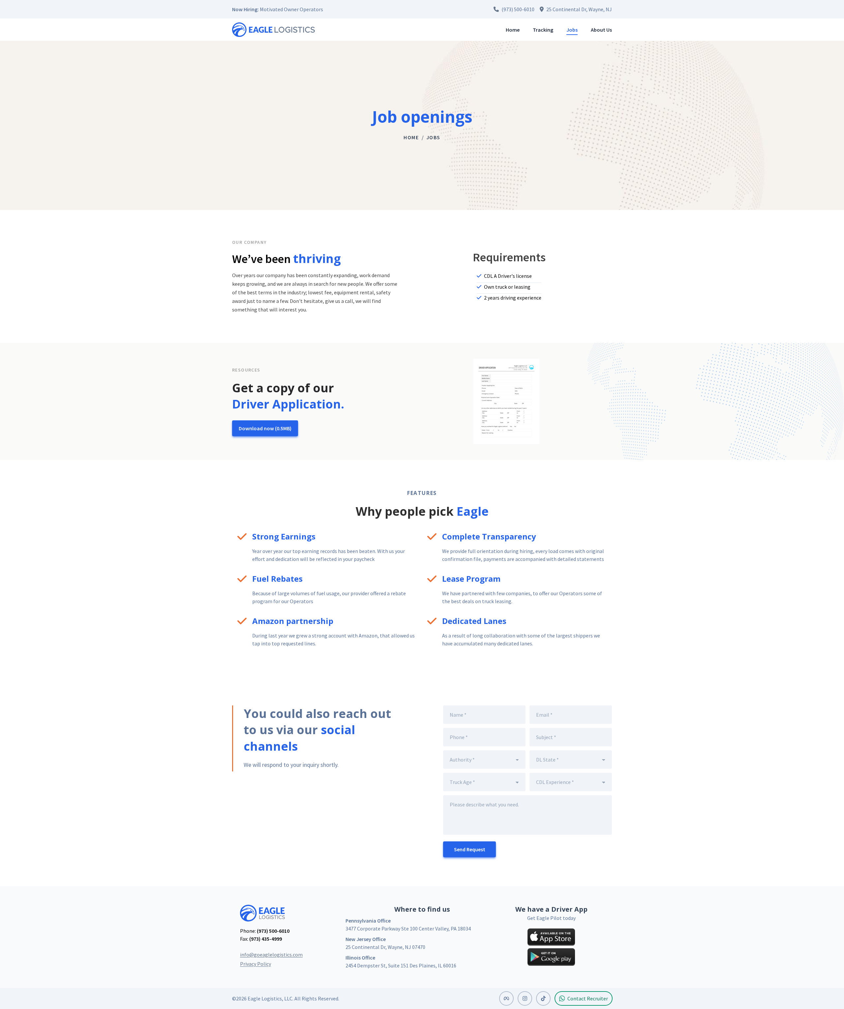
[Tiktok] (543, 998)
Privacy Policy (255, 963)
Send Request (469, 849)
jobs (433, 137)
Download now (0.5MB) (265, 428)
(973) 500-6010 (273, 931)
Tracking (543, 29)
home (411, 137)
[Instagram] (524, 998)
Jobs (572, 29)
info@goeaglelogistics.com (271, 954)
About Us (601, 29)
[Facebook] (506, 998)
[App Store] (551, 937)
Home (513, 29)
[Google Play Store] (551, 956)
